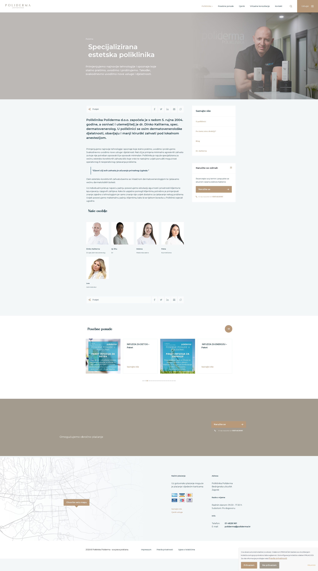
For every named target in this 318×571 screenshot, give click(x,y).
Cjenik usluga (177, 512)
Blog (198, 141)
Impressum (146, 550)
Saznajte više (176, 509)
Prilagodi (312, 565)
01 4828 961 (231, 523)
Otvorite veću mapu (76, 502)
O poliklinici (201, 121)
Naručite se (204, 189)
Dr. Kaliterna (201, 151)
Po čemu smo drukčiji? (206, 131)
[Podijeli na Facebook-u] (155, 109)
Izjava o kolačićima (186, 550)
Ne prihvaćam (269, 565)
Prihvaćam (249, 565)
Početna (89, 39)
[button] (143, 380)
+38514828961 (217, 197)
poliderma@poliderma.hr (238, 526)
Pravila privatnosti (165, 550)
